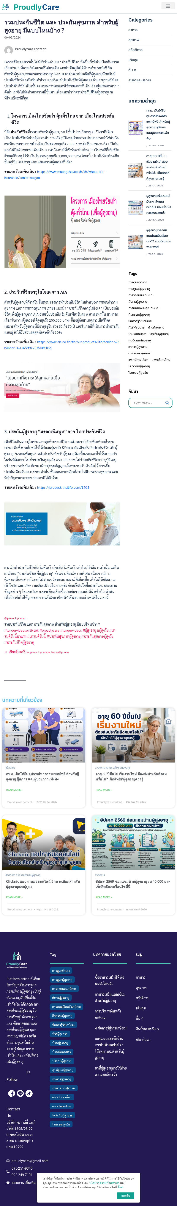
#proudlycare (49, 630)
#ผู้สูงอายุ (89, 630)
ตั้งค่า (121, 1187)
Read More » (14, 789)
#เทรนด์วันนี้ (36, 636)
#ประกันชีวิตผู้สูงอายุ (19, 642)
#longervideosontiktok (21, 630)
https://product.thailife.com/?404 (63, 487)
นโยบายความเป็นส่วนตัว (104, 1183)
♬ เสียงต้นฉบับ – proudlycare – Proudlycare (36, 652)
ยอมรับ (125, 1195)
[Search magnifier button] (167, 403)
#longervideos (71, 630)
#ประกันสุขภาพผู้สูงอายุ (64, 636)
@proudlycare (14, 618)
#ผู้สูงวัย (102, 630)
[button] (168, 5)
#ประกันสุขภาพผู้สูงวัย (97, 636)
